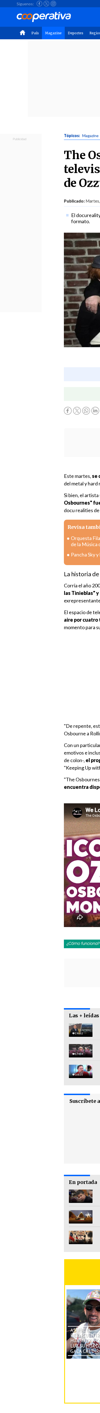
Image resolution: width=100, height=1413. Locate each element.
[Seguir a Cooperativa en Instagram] (53, 3)
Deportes (75, 33)
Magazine (53, 33)
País (35, 33)
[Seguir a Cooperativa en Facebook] (39, 3)
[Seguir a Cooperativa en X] (46, 3)
